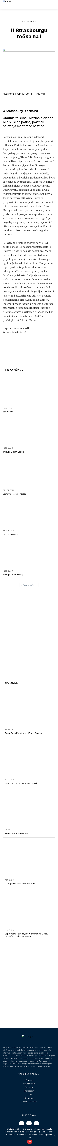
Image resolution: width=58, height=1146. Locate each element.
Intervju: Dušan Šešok (13, 451)
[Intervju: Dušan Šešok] (29, 430)
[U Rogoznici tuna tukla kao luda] (29, 858)
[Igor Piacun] (29, 390)
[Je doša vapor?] (29, 513)
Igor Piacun (8, 411)
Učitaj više (28, 585)
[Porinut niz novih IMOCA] (29, 808)
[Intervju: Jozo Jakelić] (29, 553)
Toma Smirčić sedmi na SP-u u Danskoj (23, 733)
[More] (23, 101)
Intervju (8, 448)
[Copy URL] (16, 101)
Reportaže (9, 490)
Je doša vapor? (10, 534)
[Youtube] (36, 1123)
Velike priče (29, 21)
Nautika (7, 408)
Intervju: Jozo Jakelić (13, 574)
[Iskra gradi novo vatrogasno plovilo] (29, 758)
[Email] (10, 101)
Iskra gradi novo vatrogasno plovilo (21, 783)
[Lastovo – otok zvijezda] (29, 472)
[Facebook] (3, 101)
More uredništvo (18, 94)
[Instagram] (29, 1123)
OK (29, 1142)
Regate (9, 729)
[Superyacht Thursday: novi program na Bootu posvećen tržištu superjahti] (29, 909)
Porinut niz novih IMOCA (16, 833)
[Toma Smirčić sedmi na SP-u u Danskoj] (29, 708)
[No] (54, 1135)
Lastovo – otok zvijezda (14, 494)
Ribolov (9, 880)
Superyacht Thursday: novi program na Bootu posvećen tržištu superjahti (26, 935)
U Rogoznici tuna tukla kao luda (20, 883)
